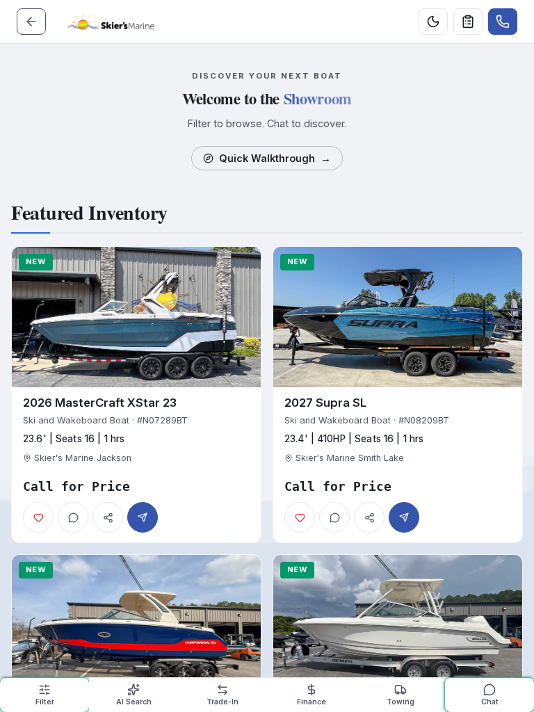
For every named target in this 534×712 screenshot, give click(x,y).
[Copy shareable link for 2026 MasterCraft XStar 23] (107, 517)
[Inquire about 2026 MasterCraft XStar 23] (142, 517)
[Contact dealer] (502, 21)
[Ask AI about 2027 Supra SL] (334, 517)
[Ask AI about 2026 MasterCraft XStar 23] (73, 517)
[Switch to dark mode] (433, 21)
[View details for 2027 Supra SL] (397, 394)
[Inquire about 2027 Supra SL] (404, 517)
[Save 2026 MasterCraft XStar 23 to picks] (38, 517)
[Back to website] (31, 21)
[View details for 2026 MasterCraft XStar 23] (136, 394)
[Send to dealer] (468, 21)
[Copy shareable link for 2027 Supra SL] (369, 517)
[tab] (44, 695)
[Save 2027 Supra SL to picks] (299, 517)
